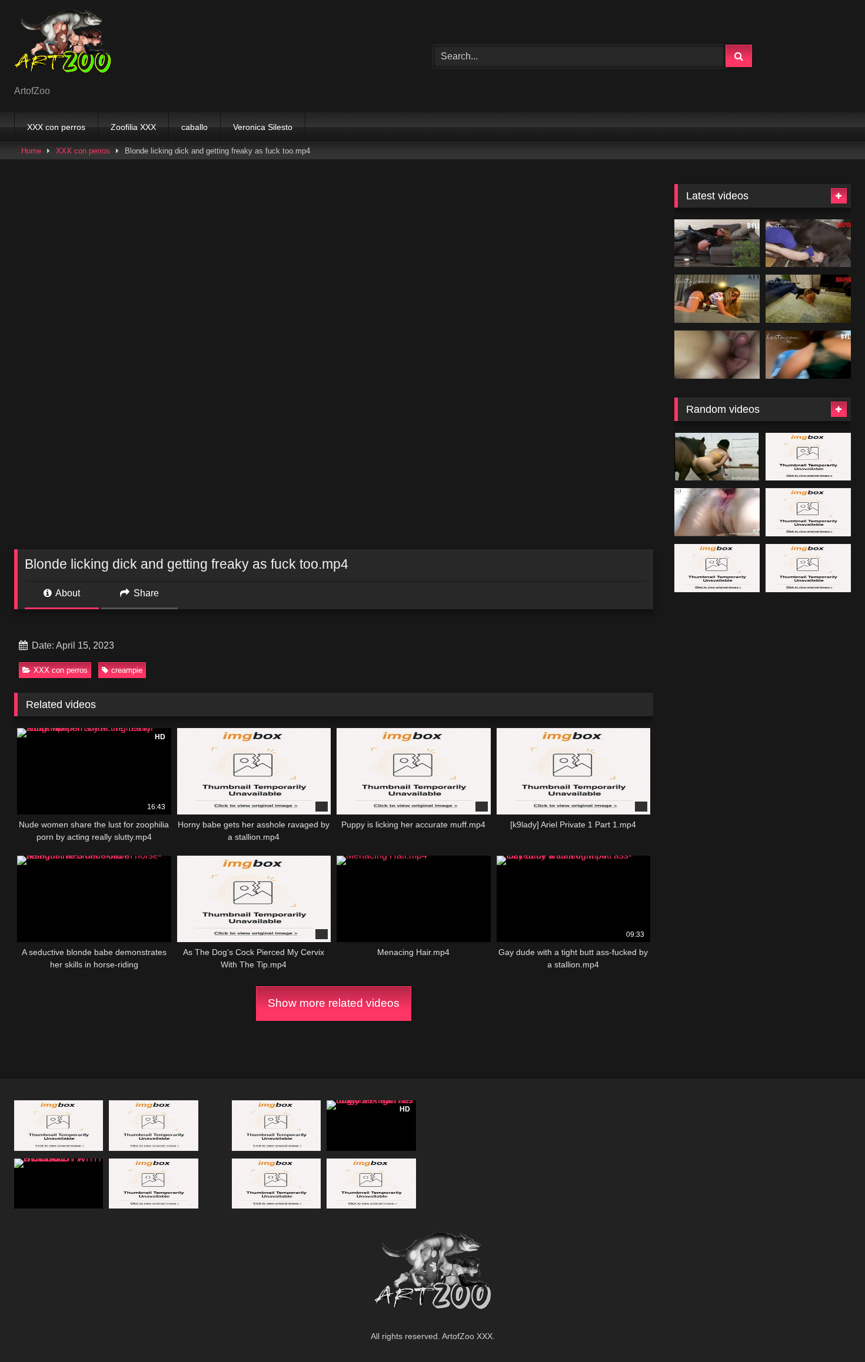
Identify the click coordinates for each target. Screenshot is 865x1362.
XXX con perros (56, 127)
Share (145, 593)
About (67, 593)
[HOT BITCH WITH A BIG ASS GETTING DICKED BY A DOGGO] (58, 1184)
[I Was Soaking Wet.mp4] (808, 355)
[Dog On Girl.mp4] (371, 1184)
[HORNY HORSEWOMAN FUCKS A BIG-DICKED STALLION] (717, 457)
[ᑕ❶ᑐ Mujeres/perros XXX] (62, 46)
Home (31, 150)
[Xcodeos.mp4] (717, 355)
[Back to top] (828, 1327)
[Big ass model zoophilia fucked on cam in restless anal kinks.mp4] (808, 512)
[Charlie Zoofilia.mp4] (717, 568)
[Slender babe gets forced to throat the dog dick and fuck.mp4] (58, 1125)
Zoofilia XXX (133, 127)
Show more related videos (334, 1003)
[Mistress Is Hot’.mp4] (808, 299)
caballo (194, 127)
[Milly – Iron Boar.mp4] (808, 457)
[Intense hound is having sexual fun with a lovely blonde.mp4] (153, 1125)
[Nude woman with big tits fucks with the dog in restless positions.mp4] (153, 1184)
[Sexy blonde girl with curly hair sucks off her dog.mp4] (717, 512)
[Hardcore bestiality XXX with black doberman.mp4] (276, 1184)
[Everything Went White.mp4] (717, 243)
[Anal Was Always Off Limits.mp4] (808, 243)
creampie (126, 670)
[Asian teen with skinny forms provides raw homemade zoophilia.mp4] (808, 568)
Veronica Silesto (262, 127)
